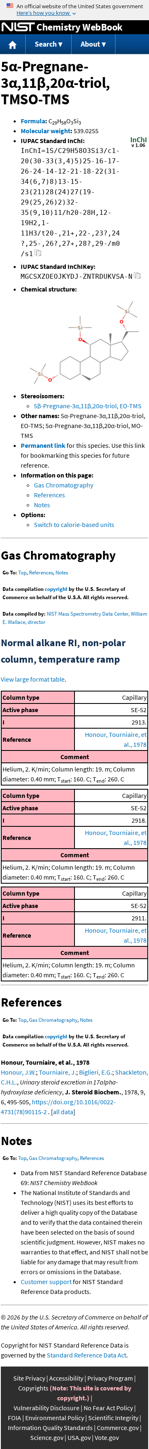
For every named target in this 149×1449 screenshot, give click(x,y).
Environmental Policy (54, 1418)
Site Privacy (29, 1378)
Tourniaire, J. (57, 1072)
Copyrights (33, 1388)
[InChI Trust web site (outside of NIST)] (138, 146)
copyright (56, 589)
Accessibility (66, 1378)
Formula (33, 121)
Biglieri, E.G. (95, 1072)
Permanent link (43, 445)
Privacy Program (110, 1378)
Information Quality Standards (50, 1427)
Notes (42, 505)
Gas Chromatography (63, 485)
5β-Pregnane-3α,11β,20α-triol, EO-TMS (88, 406)
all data (63, 1112)
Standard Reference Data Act (86, 1355)
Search (46, 44)
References (49, 495)
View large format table (33, 679)
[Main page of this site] (13, 44)
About (90, 44)
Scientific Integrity (113, 1418)
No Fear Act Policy (108, 1408)
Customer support (46, 1281)
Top (22, 572)
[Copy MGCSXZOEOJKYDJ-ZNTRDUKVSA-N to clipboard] (137, 277)
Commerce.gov (118, 1427)
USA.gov (79, 1437)
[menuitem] (13, 44)
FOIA (14, 1418)
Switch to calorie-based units (74, 524)
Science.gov (46, 1437)
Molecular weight (45, 131)
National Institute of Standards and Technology (18, 27)
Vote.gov (107, 1437)
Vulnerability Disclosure (46, 1408)
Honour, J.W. (18, 1072)
